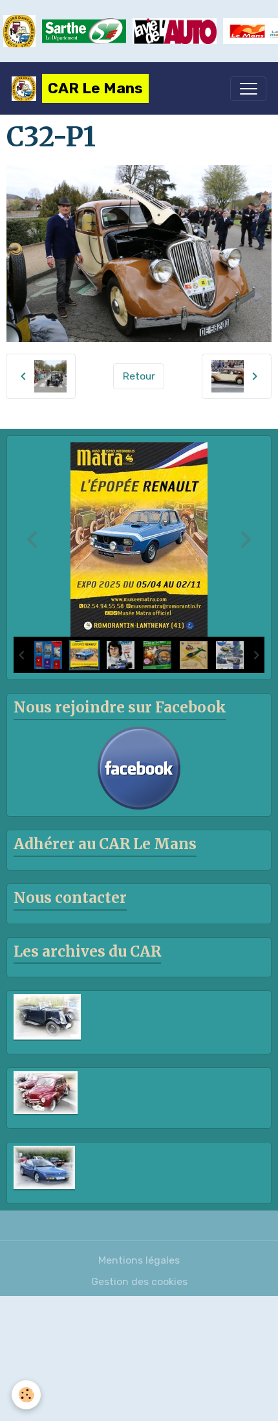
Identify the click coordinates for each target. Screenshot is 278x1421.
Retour (139, 376)
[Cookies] (26, 1394)
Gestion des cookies (139, 1281)
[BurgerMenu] (248, 88)
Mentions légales (139, 1260)
